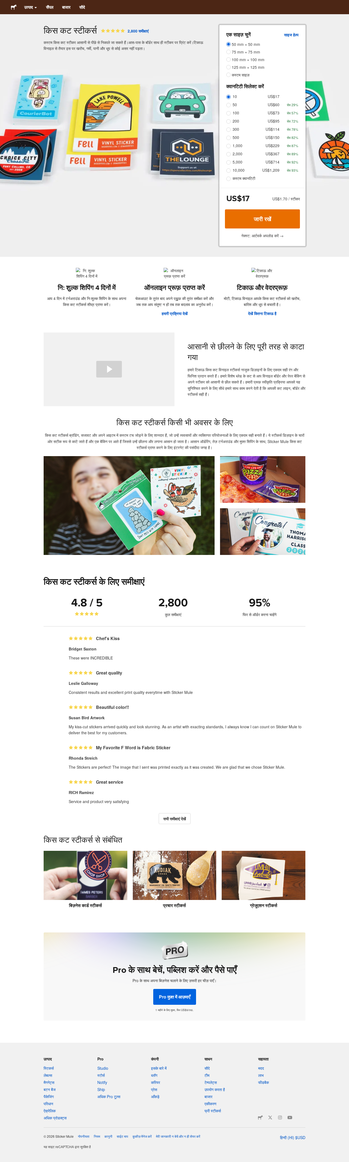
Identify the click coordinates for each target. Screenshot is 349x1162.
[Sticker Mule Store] (260, 1117)
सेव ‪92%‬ (292, 162)
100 (236, 112)
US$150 (272, 137)
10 (235, 96)
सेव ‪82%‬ (292, 137)
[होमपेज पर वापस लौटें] (14, 7)
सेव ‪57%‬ (292, 113)
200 (236, 121)
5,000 (237, 162)
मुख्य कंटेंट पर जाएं (4, 4)
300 (236, 129)
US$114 (272, 129)
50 (235, 104)
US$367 (272, 153)
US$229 (272, 145)
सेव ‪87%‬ (292, 145)
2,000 (237, 153)
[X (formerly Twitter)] (270, 1117)
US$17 (273, 96)
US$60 (273, 104)
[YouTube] (290, 1117)
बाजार (66, 7)
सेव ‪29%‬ (292, 104)
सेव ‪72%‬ (292, 121)
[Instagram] (280, 1117)
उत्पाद (28, 7)
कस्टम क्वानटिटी (244, 178)
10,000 (239, 170)
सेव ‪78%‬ (292, 129)
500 (236, 137)
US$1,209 (270, 170)
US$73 (273, 112)
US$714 (272, 162)
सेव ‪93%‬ (292, 170)
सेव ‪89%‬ (292, 153)
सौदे (82, 7)
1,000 (237, 145)
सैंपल (49, 7)
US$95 (273, 121)
